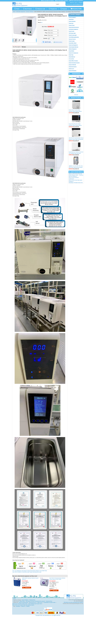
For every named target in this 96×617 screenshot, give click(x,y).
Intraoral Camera (72, 39)
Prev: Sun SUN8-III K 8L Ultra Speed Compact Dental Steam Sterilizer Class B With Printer (30, 570)
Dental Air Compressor (73, 52)
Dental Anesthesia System (74, 62)
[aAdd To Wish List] (58, 42)
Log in (75, 2)
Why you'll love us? (32, 602)
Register (81, 2)
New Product (28, 8)
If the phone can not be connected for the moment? (35, 601)
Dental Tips (71, 54)
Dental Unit (71, 23)
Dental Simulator (72, 21)
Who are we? (40, 602)
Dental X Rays (72, 25)
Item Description (17, 46)
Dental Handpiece (72, 17)
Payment (64, 8)
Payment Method (25, 599)
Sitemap (27, 606)
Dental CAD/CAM (72, 64)
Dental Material (72, 56)
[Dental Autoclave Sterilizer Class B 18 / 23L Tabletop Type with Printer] (76, 146)
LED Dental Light (72, 33)
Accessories (71, 58)
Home (17, 8)
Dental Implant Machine (73, 47)
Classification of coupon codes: (50, 602)
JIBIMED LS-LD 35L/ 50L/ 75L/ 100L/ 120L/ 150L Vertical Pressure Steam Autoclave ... (76, 167)
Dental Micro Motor (72, 43)
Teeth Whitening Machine (74, 37)
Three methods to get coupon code (35, 603)
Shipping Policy (32, 599)
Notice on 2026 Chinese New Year (75, 173)
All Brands (76, 94)
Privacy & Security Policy (23, 602)
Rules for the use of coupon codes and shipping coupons (23, 605)
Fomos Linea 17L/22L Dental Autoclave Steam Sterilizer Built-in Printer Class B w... (75, 111)
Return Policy (22, 601)
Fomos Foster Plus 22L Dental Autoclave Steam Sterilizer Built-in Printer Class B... (75, 125)
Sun (41, 22)
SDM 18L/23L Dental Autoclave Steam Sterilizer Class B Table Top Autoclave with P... (76, 139)
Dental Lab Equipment (73, 45)
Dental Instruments (73, 66)
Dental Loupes (72, 41)
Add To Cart (27, 587)
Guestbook (18, 606)
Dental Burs (71, 19)
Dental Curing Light (73, 35)
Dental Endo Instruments (74, 27)
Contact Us (23, 606)
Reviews (24, 46)
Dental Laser (71, 68)
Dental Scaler (71, 31)
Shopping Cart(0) (76, 8)
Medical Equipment (72, 49)
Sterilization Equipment (20, 11)
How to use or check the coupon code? (20, 603)
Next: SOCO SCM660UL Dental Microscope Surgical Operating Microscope (27, 572)
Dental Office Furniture (73, 60)
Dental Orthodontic (72, 70)
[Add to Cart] (46, 42)
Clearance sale (41, 8)
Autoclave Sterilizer (29, 11)
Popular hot (54, 8)
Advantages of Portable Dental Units (76, 182)
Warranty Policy (49, 601)
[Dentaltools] (47, 610)
